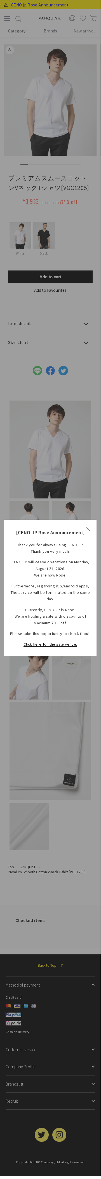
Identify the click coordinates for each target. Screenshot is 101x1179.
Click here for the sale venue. (50, 644)
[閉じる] (87, 529)
